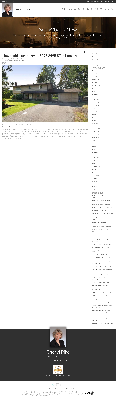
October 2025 (95, 79)
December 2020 (96, 166)
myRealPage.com (58, 385)
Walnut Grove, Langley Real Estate (101, 310)
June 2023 (94, 111)
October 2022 (95, 132)
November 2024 (96, 88)
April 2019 (94, 189)
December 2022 (96, 126)
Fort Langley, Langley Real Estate (100, 254)
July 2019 (94, 181)
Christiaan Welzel (53, 388)
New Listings (95, 59)
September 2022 (96, 134)
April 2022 (94, 149)
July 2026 (94, 76)
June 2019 (94, 184)
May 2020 (94, 169)
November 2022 (96, 129)
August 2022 (95, 137)
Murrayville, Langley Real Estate (100, 285)
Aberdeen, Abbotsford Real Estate (101, 204)
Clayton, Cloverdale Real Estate (100, 234)
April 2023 (94, 117)
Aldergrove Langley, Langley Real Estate (102, 207)
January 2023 (95, 123)
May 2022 (94, 146)
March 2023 (95, 120)
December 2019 (96, 178)
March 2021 (95, 163)
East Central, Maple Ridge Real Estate (102, 244)
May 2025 (94, 82)
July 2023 (94, 108)
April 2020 (94, 172)
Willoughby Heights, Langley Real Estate (102, 323)
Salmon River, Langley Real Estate (15, 60)
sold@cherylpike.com (61, 360)
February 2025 (96, 85)
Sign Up (11, 1)
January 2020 (95, 175)
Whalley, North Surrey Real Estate (101, 316)
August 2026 (95, 74)
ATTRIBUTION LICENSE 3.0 (67, 388)
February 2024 (96, 97)
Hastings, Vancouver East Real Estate (102, 269)
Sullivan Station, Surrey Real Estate (101, 302)
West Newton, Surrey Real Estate (101, 313)
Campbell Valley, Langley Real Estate (101, 226)
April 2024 (94, 91)
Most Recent (95, 71)
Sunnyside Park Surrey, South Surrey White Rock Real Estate (102, 306)
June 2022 (94, 143)
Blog (96, 9)
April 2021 (94, 161)
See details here (7, 127)
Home (62, 9)
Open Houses (95, 62)
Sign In (4, 1)
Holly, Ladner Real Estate (98, 272)
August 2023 (95, 105)
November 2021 (96, 155)
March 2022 (95, 152)
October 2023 (95, 100)
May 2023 (94, 114)
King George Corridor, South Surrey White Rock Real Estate (101, 278)
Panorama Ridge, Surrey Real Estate (101, 292)
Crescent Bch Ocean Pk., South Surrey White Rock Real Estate (102, 240)
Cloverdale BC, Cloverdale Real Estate (102, 237)
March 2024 (95, 94)
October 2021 (95, 158)
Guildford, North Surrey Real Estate (101, 266)
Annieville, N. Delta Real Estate (100, 210)
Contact (103, 9)
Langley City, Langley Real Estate (100, 282)
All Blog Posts (95, 56)
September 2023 (96, 103)
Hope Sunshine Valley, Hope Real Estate (102, 275)
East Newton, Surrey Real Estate (100, 247)
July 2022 (94, 140)
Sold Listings (95, 65)
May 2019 (94, 187)
